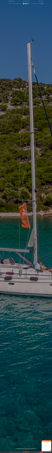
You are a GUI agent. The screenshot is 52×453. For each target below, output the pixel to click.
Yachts (32, 3)
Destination (34, 3)
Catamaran (17, 3)
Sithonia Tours (14, 3)
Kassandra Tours (10, 3)
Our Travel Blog (38, 3)
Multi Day (20, 3)
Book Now (42, 3)
